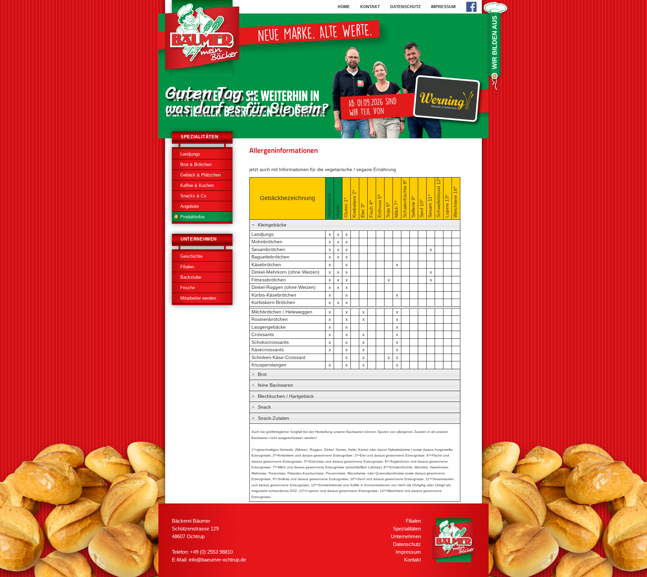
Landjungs (190, 154)
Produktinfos (192, 216)
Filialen (187, 266)
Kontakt (370, 6)
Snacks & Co (193, 195)
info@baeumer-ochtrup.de (217, 559)
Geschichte (191, 256)
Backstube (190, 277)
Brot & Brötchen (196, 164)
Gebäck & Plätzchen (200, 174)
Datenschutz (405, 6)
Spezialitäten (407, 528)
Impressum (443, 6)
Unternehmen (406, 536)
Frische (187, 287)
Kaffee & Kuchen (197, 185)
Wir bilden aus (494, 42)
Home (344, 6)
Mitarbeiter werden (198, 298)
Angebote (189, 206)
